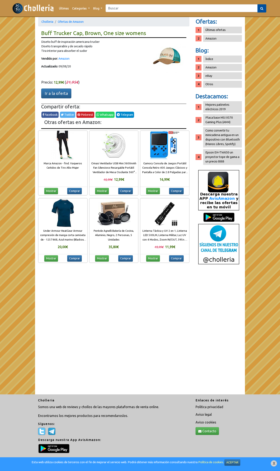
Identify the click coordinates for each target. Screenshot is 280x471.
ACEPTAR (232, 462)
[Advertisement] (219, 330)
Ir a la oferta (56, 93)
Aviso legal (204, 414)
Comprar (74, 191)
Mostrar (51, 191)
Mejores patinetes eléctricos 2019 (217, 107)
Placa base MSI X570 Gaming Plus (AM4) (219, 120)
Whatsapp (106, 114)
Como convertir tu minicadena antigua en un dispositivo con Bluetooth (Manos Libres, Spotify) (222, 137)
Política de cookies (210, 462)
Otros (209, 84)
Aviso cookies (206, 422)
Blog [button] (96, 8)
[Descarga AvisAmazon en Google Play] (218, 190)
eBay (208, 75)
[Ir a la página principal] (33, 8)
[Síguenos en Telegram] (218, 244)
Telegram (126, 114)
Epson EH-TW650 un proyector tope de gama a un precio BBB (222, 157)
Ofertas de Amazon (71, 21)
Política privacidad (209, 407)
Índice (209, 59)
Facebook (51, 114)
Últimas (64, 8)
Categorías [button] (79, 8)
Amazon (63, 58)
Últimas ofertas (215, 30)
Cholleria (47, 21)
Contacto (208, 431)
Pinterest (86, 114)
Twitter (69, 114)
